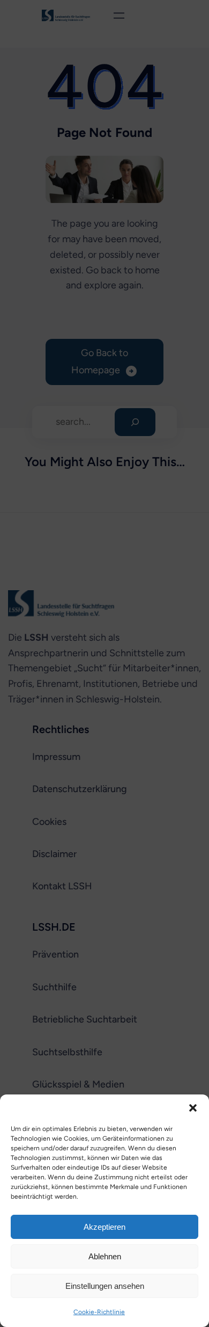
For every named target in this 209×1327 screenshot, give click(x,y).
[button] (193, 1108)
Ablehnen (104, 1256)
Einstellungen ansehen (104, 1285)
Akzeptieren (104, 1226)
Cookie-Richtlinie (99, 1312)
